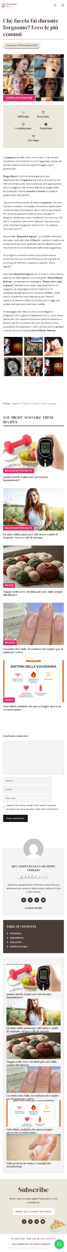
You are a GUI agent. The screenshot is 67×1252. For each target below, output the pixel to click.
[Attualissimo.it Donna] (9, 5)
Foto (19, 98)
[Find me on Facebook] (23, 900)
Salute (28, 470)
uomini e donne (48, 403)
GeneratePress (48, 1238)
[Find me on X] (30, 900)
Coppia (10, 98)
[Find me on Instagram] (36, 900)
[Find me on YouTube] (43, 900)
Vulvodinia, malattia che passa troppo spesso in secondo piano (32, 707)
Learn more (33, 908)
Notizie (27, 98)
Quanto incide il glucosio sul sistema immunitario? (25, 478)
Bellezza (10, 470)
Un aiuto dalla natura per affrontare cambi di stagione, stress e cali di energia (30, 536)
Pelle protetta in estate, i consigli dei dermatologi (28, 1164)
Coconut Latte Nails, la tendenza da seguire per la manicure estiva (33, 650)
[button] (55, 5)
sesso (35, 403)
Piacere (27, 403)
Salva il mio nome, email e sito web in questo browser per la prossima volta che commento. (32, 807)
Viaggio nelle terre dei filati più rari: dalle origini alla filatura (32, 593)
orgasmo (16, 403)
